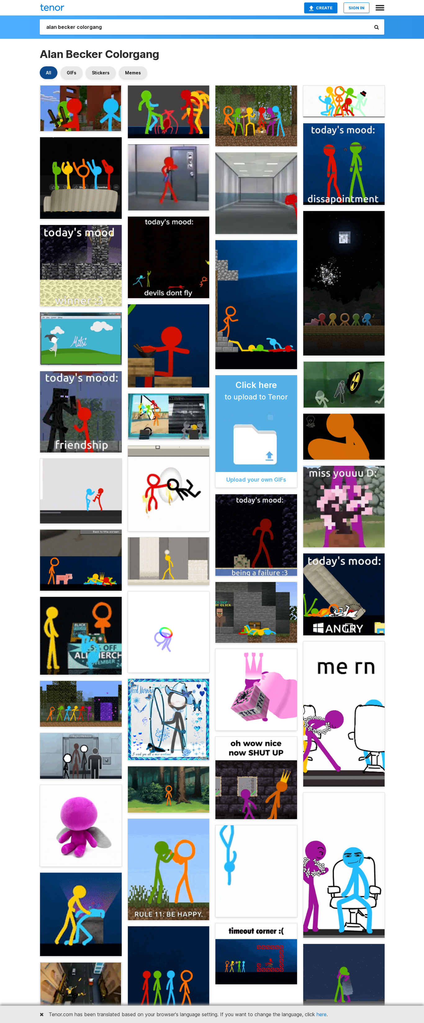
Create (324, 7)
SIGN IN (356, 7)
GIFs (71, 72)
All (48, 72)
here (322, 1014)
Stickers (101, 72)
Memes (133, 72)
